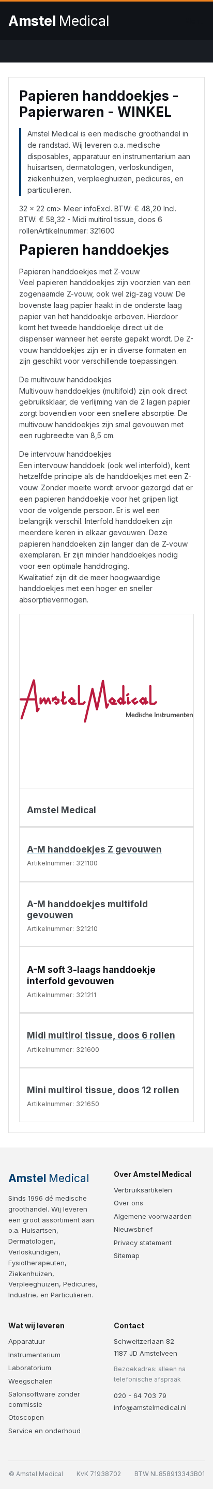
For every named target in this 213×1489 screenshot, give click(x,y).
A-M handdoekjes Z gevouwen (94, 849)
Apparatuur (26, 1341)
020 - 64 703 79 (140, 1395)
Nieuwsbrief (133, 1229)
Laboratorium (29, 1367)
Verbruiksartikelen (143, 1190)
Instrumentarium (34, 1355)
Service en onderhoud (44, 1430)
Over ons (128, 1203)
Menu (194, 21)
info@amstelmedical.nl (150, 1407)
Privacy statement (143, 1242)
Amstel (58, 21)
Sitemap (127, 1255)
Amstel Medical (61, 810)
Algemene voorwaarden (153, 1216)
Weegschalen (30, 1381)
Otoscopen (26, 1417)
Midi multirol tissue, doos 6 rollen (101, 1035)
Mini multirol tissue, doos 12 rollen (103, 1090)
